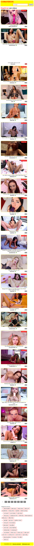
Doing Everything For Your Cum (14, 364)
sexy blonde (6, 532)
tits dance (15, 537)
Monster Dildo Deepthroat (14, 497)
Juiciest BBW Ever (14, 25)
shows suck (20, 532)
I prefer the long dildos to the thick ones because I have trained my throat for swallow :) (14, 251)
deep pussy (6, 515)
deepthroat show (14, 515)
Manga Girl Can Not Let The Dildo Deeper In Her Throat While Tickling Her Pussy (14, 289)
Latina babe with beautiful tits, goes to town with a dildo (14, 43)
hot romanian (12, 522)
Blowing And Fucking (14, 231)
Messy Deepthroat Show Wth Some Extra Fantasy (14, 81)
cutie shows (19, 513)
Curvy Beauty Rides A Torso (14, 327)
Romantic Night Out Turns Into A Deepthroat (14, 156)
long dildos (12, 525)
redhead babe (7, 530)
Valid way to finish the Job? (14, 270)
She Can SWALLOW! (14, 118)
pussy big (6, 527)
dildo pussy (4, 517)
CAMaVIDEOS (7, 2)
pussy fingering (13, 527)
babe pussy (13, 508)
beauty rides (11, 510)
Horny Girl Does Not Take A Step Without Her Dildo (14, 441)
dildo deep (21, 515)
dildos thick (11, 517)
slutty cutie (26, 532)
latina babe (5, 525)
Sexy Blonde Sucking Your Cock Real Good (14, 346)
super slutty (24, 534)
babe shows (20, 508)
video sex (6, 539)
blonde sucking (24, 510)
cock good (6, 513)
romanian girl (14, 530)
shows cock (13, 532)
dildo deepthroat (28, 515)
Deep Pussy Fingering (14, 308)
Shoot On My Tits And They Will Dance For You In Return (14, 137)
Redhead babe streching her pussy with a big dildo (14, 194)
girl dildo (5, 520)
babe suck (27, 508)
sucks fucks (18, 534)
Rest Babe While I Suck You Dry (14, 422)
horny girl (6, 522)
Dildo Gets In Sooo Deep (14, 459)
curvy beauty (13, 513)
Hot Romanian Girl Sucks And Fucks (14, 100)
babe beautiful (7, 508)
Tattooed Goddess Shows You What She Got (13, 478)
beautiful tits (4, 510)
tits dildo (20, 537)
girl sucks (11, 520)
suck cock (4, 534)
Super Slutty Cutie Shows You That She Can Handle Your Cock (14, 403)
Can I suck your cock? (14, 212)
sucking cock (11, 534)
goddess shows (18, 520)
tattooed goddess (7, 537)
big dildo (17, 510)
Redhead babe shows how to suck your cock (14, 383)
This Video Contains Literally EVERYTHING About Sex (14, 175)
